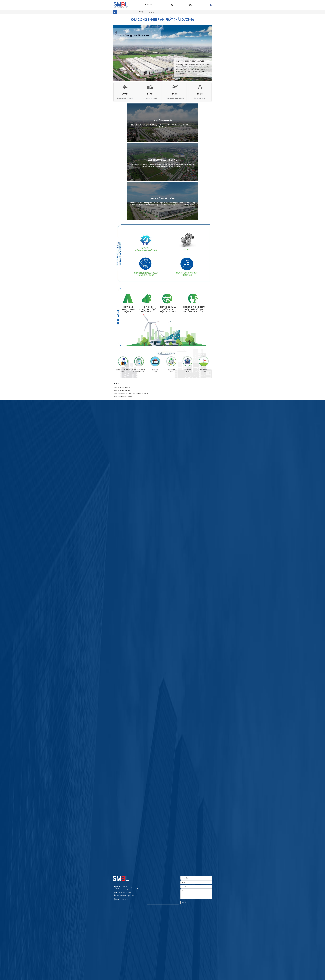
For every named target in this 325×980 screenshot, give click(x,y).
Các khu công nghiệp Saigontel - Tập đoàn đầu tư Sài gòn (131, 393)
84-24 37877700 (124, 892)
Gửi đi (184, 902)
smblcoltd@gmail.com (127, 896)
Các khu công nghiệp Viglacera (123, 396)
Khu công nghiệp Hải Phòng (122, 390)
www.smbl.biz (124, 899)
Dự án (120, 12)
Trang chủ (148, 5)
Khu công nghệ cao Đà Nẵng (122, 387)
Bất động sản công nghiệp (146, 12)
